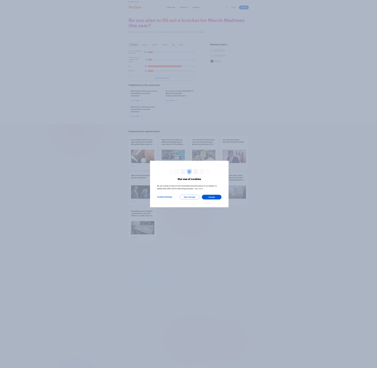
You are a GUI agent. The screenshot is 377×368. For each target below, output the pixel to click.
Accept (212, 197)
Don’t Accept (189, 197)
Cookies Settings (164, 197)
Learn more (198, 188)
